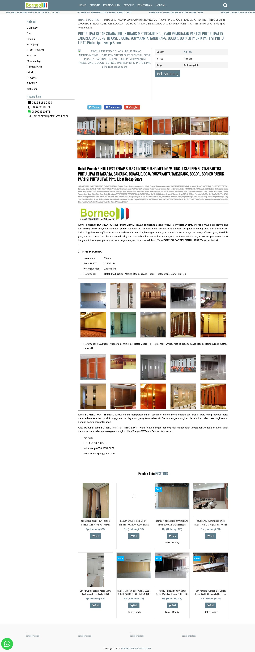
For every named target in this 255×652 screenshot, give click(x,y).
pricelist (31, 72)
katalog (31, 38)
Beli (97, 536)
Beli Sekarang (167, 74)
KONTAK (160, 5)
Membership (34, 61)
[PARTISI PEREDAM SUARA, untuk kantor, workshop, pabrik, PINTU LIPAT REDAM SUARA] (172, 577)
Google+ (134, 107)
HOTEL (90, 191)
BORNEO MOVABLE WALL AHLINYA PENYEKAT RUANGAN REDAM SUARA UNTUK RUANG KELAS (134, 524)
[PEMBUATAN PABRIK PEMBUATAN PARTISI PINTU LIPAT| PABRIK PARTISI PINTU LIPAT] (210, 508)
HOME (82, 5)
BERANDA (32, 27)
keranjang (32, 44)
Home (81, 19)
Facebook (114, 107)
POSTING (93, 19)
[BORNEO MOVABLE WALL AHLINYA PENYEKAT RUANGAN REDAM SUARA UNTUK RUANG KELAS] (134, 508)
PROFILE (129, 5)
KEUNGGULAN (111, 5)
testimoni (32, 88)
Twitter (96, 107)
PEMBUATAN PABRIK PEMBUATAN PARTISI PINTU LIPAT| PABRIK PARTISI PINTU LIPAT (210, 524)
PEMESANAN (144, 5)
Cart (29, 33)
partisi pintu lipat (32, 636)
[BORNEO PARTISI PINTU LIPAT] (36, 7)
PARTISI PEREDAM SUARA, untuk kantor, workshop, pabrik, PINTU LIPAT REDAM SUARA (172, 594)
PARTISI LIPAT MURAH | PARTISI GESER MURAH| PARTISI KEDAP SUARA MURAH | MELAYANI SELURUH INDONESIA (133, 594)
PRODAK (95, 5)
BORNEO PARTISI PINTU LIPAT (136, 648)
